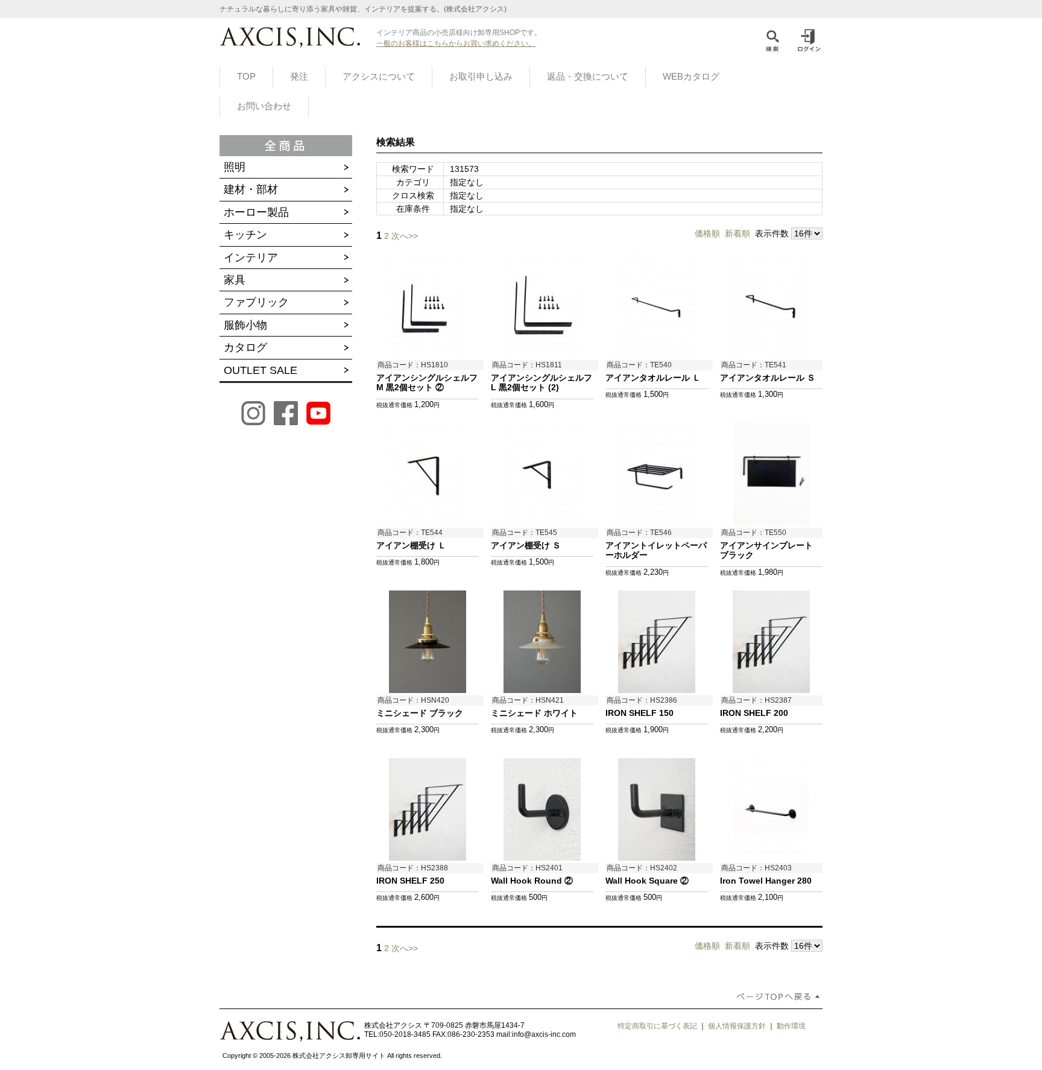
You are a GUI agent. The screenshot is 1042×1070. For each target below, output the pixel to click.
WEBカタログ (691, 76)
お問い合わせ (264, 106)
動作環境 (791, 1026)
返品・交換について (587, 76)
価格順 (707, 233)
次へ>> (404, 236)
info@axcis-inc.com (544, 1034)
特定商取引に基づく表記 (657, 1026)
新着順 (737, 233)
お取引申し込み (481, 76)
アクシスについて (379, 76)
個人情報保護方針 (737, 1026)
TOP (246, 76)
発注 (299, 76)
